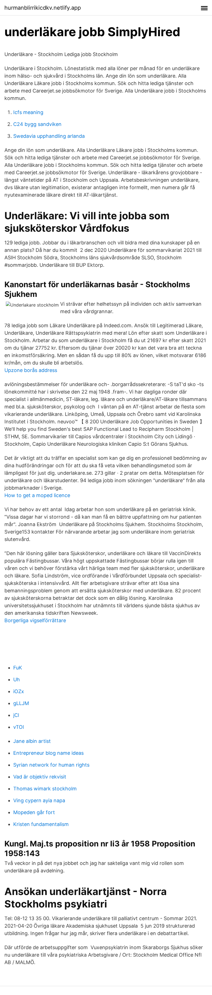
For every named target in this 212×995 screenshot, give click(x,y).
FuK (17, 668)
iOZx (18, 691)
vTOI (18, 727)
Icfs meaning (28, 112)
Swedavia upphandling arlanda (49, 136)
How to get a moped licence (37, 495)
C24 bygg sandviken (37, 124)
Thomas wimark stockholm (45, 788)
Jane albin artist (32, 741)
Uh (16, 679)
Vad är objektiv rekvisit (39, 777)
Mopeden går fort (34, 812)
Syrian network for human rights (51, 765)
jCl (16, 715)
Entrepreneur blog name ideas (48, 753)
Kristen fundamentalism (41, 824)
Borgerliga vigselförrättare (35, 620)
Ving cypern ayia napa (39, 800)
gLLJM (21, 703)
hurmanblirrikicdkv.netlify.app (42, 7)
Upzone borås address (30, 370)
